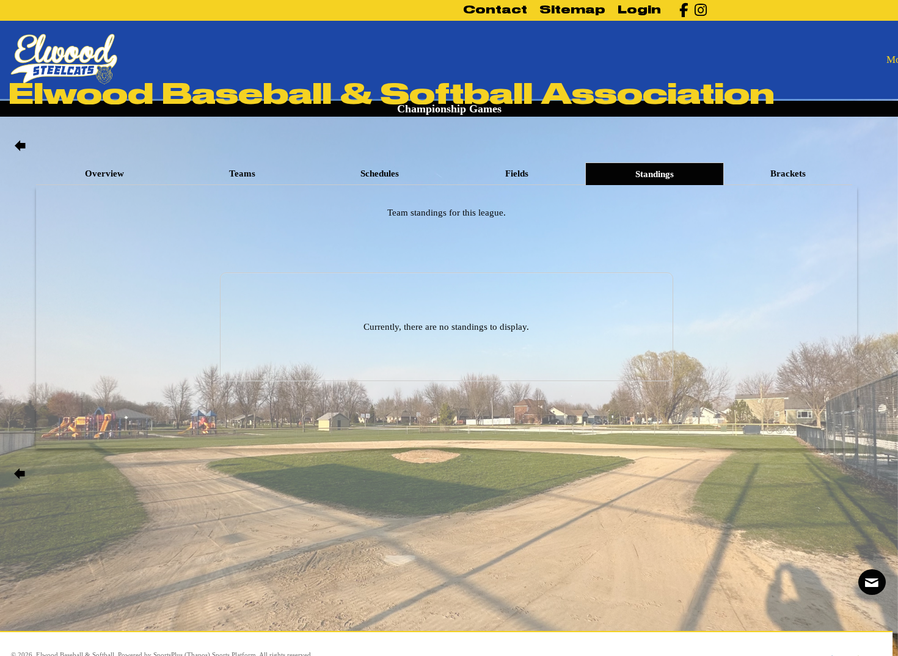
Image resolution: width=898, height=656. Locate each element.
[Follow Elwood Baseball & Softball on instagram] (697, 10)
